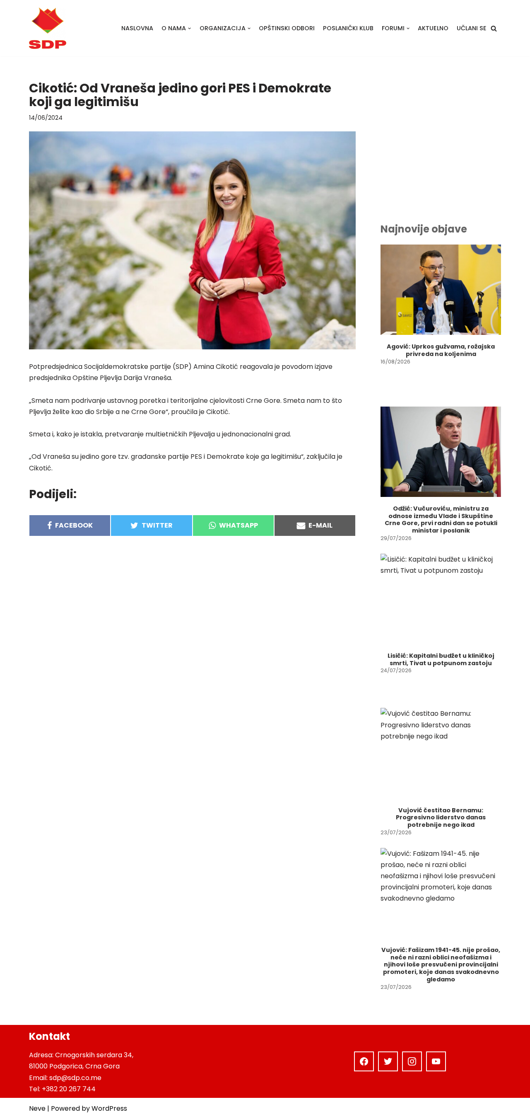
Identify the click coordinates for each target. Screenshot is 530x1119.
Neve (37, 1108)
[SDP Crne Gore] (47, 28)
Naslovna (137, 28)
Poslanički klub (348, 28)
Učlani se (472, 28)
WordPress (109, 1108)
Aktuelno (433, 28)
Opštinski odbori (287, 28)
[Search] (494, 28)
